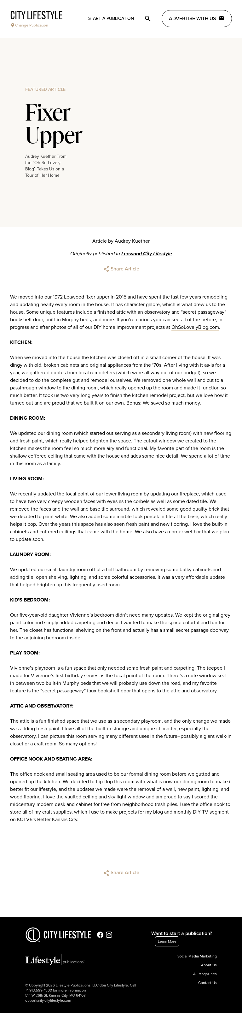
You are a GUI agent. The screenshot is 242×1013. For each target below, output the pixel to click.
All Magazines (205, 974)
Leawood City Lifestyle (146, 254)
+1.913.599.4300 (38, 990)
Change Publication (31, 25)
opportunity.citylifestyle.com (48, 1000)
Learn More (167, 941)
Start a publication (111, 18)
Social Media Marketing (197, 956)
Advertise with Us (192, 18)
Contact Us (207, 982)
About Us (209, 965)
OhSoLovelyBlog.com (195, 327)
